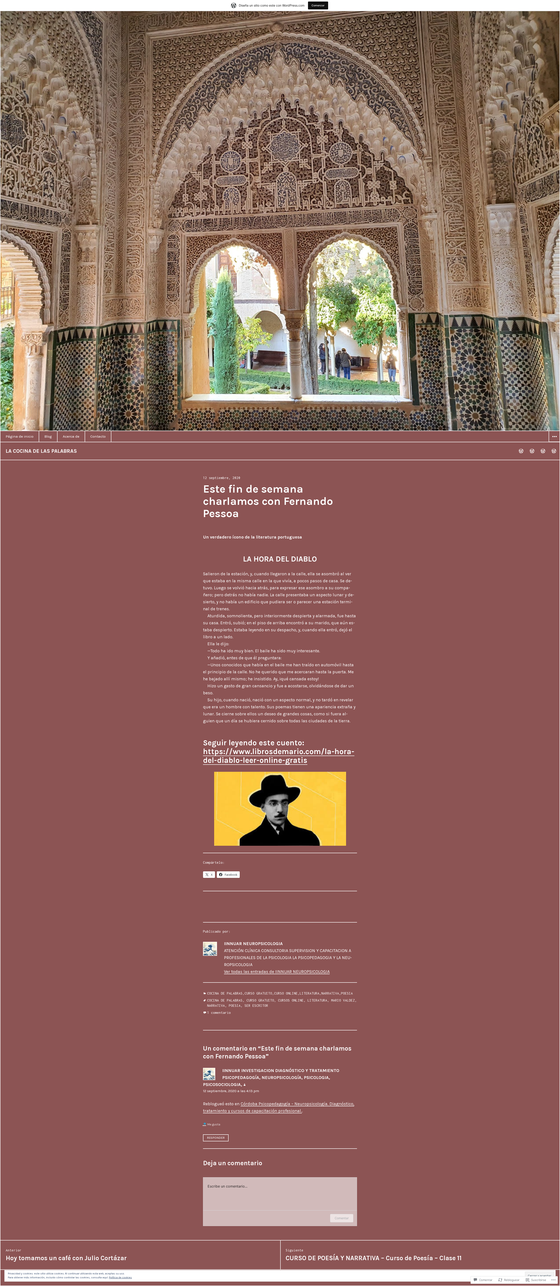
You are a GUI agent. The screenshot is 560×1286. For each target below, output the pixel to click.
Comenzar (318, 5)
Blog (48, 436)
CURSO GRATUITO (258, 993)
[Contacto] (554, 450)
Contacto (98, 436)
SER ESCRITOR (256, 1005)
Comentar (342, 1218)
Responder (216, 1138)
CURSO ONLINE (286, 993)
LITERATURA (309, 993)
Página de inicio (19, 436)
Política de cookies (120, 1277)
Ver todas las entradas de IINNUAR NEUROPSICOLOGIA (277, 971)
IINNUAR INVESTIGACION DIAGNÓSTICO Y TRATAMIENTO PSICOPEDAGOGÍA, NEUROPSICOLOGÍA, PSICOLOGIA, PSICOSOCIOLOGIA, (271, 1077)
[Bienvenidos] (521, 450)
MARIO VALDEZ (343, 1000)
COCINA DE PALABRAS (225, 993)
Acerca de (71, 436)
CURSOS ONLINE (291, 1000)
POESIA (347, 993)
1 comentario (219, 1012)
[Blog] (532, 450)
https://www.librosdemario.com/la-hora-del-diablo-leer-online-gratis (278, 756)
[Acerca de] (543, 450)
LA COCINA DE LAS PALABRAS (41, 451)
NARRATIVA (330, 993)
